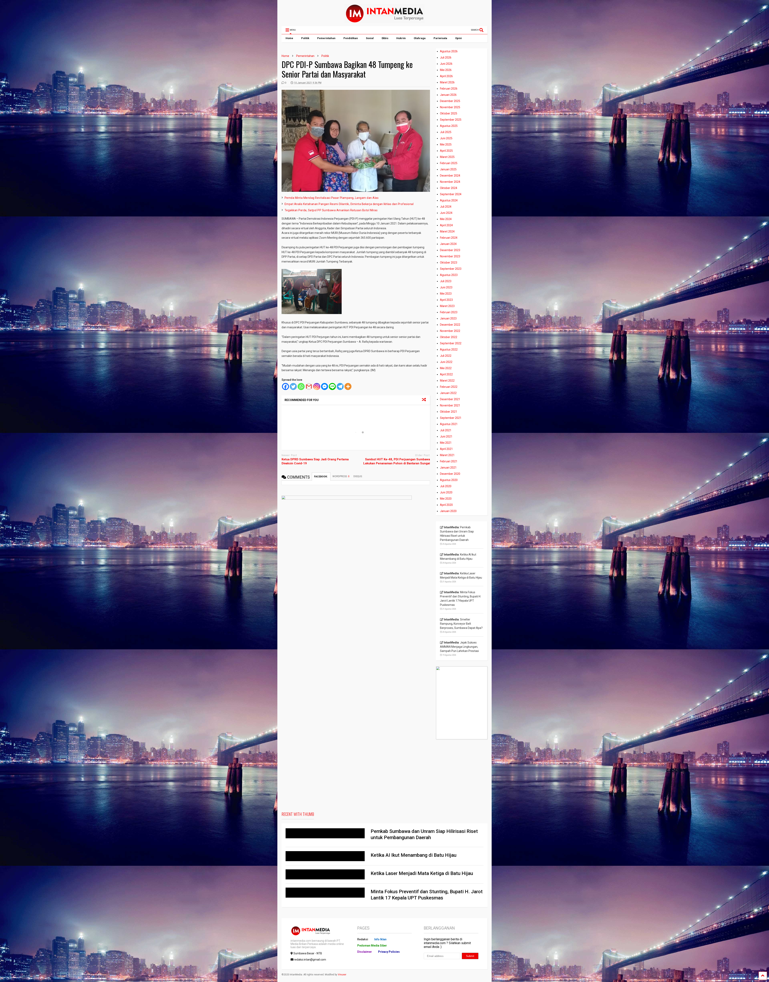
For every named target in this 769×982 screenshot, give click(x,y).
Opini (458, 38)
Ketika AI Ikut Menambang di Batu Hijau (413, 855)
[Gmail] (308, 386)
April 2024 (446, 225)
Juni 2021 (446, 436)
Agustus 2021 (449, 424)
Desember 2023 (450, 250)
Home (289, 38)
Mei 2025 (446, 144)
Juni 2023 (446, 287)
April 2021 (446, 449)
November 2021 (450, 405)
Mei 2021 (446, 442)
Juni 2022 (446, 362)
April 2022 (446, 374)
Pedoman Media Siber (372, 945)
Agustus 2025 (449, 125)
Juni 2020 (446, 492)
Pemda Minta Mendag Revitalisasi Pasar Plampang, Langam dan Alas (332, 197)
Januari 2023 (448, 318)
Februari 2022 (448, 386)
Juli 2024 (445, 206)
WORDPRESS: (340, 476)
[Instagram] (316, 386)
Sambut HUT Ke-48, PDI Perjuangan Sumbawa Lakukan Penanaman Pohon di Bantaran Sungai (396, 461)
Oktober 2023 (448, 262)
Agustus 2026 (449, 51)
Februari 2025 (448, 163)
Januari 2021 (448, 467)
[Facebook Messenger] (324, 386)
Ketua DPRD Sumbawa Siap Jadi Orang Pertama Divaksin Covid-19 (315, 461)
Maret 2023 (447, 306)
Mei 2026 (446, 70)
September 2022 (450, 343)
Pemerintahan (326, 38)
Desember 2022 (450, 324)
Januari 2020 (448, 511)
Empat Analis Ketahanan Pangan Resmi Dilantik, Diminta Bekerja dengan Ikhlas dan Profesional (349, 204)
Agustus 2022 (449, 349)
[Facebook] (285, 386)
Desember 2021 (450, 399)
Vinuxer (342, 974)
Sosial (370, 38)
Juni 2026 (446, 63)
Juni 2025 (446, 138)
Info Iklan (380, 939)
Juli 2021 (445, 430)
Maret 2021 (447, 455)
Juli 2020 (445, 486)
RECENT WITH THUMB (298, 814)
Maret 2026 (447, 82)
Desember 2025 (450, 101)
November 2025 (450, 107)
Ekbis (385, 38)
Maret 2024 (447, 231)
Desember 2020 (450, 473)
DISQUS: (357, 476)
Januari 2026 (448, 94)
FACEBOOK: (321, 476)
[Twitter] (293, 386)
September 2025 (450, 119)
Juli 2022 (445, 355)
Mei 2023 (446, 293)
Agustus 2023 (449, 275)
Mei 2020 (446, 498)
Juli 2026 (445, 57)
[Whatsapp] (301, 386)
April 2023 (446, 299)
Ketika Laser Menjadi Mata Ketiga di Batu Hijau (422, 873)
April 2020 (446, 504)
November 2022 (450, 330)
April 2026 (446, 76)
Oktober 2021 (448, 411)
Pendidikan (350, 38)
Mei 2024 (446, 219)
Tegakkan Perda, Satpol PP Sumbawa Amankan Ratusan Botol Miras (331, 210)
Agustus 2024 (449, 200)
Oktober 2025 (448, 113)
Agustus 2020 (449, 480)
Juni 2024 (446, 212)
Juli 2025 (445, 132)
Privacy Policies (389, 951)
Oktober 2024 (448, 188)
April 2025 (446, 150)
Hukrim (401, 38)
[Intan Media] (384, 21)
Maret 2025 (447, 157)
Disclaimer (364, 951)
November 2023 (450, 256)
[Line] (332, 386)
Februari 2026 (448, 88)
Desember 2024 (450, 175)
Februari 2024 (448, 237)
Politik (305, 38)
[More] (347, 386)
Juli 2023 (445, 281)
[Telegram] (340, 386)
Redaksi (362, 939)
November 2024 (450, 181)
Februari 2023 (448, 312)
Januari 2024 (448, 243)
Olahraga (420, 38)
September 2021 (450, 417)
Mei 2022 (446, 368)
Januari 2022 (448, 393)
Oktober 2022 (448, 337)
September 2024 (450, 194)
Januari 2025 (448, 169)
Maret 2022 (447, 380)
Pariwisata (440, 38)
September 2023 (450, 268)
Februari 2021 (448, 461)
